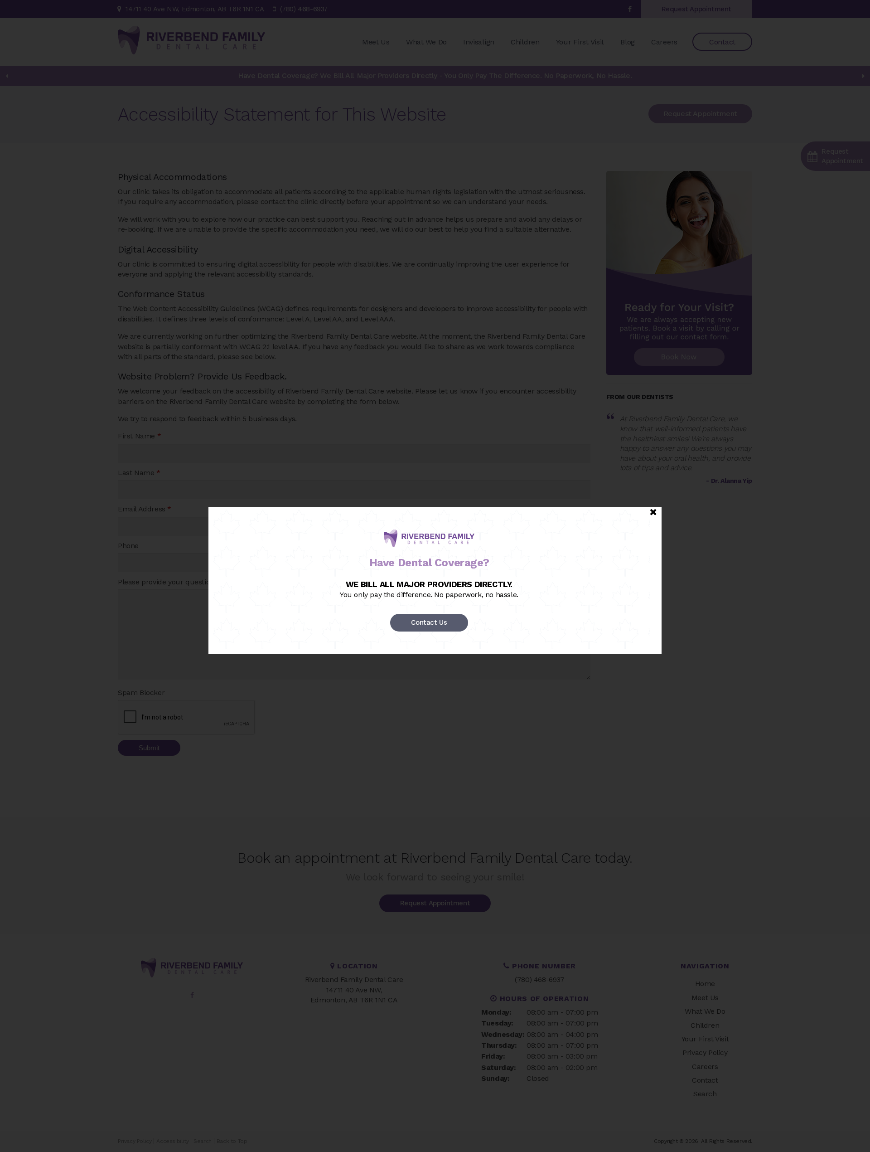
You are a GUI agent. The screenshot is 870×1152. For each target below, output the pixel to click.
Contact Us (429, 622)
